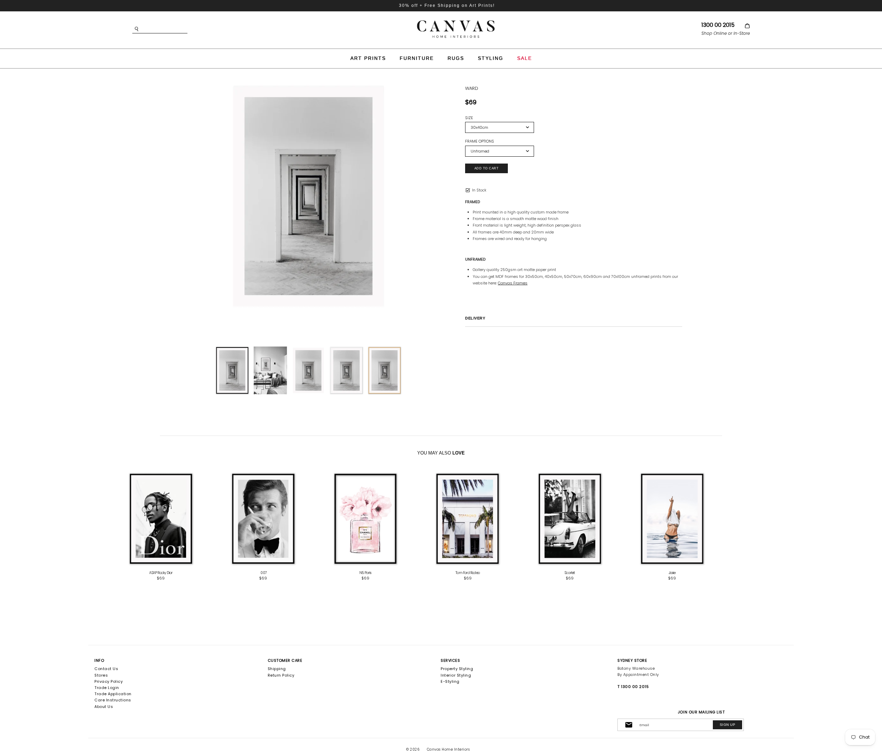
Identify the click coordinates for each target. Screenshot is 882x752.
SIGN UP (727, 725)
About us (103, 706)
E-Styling (450, 681)
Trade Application (113, 694)
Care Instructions (112, 700)
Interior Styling (456, 675)
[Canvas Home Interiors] (456, 21)
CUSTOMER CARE (285, 660)
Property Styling (457, 668)
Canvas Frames (512, 283)
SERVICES (450, 660)
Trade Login (106, 687)
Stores (101, 675)
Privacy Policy (108, 681)
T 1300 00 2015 (633, 686)
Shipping (277, 668)
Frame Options (479, 141)
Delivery (475, 318)
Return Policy (281, 675)
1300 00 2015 (718, 25)
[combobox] (170, 29)
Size (469, 118)
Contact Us (106, 668)
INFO (99, 660)
